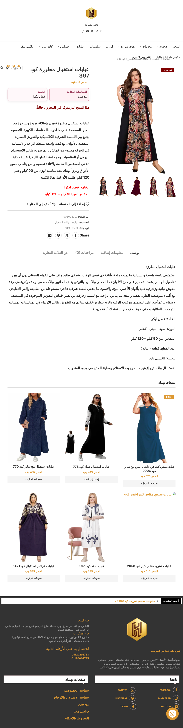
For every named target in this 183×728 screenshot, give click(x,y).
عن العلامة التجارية (55, 253)
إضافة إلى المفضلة (72, 204)
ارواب (109, 46)
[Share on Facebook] (75, 235)
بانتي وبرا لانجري (141, 57)
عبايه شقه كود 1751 (91, 566)
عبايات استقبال (62, 222)
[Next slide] (171, 186)
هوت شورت (127, 46)
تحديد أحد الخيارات (149, 483)
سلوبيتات (95, 46)
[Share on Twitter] (67, 235)
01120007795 (80, 658)
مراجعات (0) (84, 253)
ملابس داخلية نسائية (168, 57)
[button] (157, 601)
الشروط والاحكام (77, 718)
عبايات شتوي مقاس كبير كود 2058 (149, 566)
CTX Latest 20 (73, 228)
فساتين (64, 46)
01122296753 (80, 654)
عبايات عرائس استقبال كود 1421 (34, 566)
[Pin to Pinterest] (58, 235)
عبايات (80, 46)
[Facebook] (101, 31)
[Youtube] (87, 31)
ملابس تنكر (27, 46)
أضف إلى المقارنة (39, 204)
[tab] (135, 253)
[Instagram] (97, 31)
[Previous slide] (97, 186)
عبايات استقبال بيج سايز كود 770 (34, 466)
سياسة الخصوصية (76, 690)
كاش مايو (47, 46)
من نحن (83, 704)
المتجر (176, 46)
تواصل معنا (81, 711)
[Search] (2, 68)
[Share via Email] (50, 235)
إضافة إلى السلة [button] (91, 479)
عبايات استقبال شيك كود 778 (91, 466)
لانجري (163, 46)
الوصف (135, 253)
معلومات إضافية (112, 253)
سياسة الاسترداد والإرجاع (71, 697)
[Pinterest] (92, 31)
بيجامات (147, 46)
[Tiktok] (82, 31)
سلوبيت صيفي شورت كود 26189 (135, 601)
